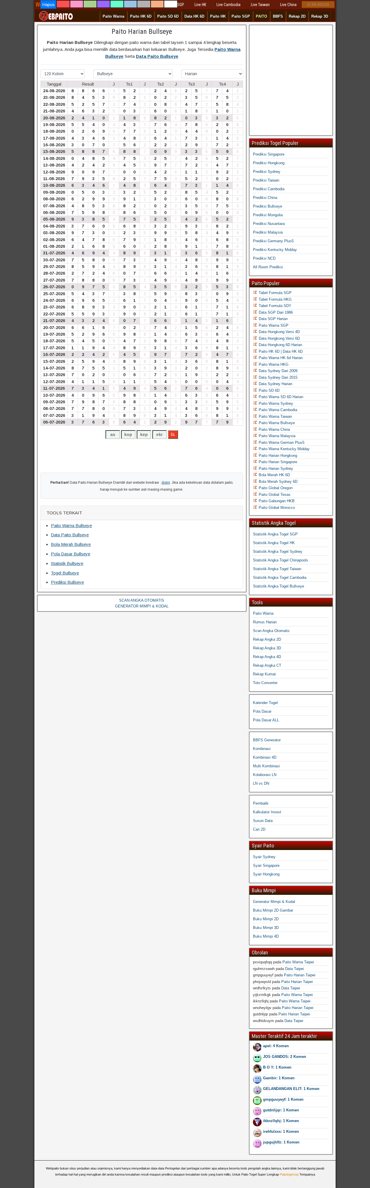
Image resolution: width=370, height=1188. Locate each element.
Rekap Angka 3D (267, 648)
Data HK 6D (194, 16)
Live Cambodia (228, 4)
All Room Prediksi (268, 267)
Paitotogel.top (289, 1174)
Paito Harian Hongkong (277, 455)
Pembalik (261, 803)
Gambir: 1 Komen (279, 1078)
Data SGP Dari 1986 (275, 312)
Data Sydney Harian (275, 384)
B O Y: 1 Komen (277, 1067)
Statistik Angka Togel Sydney (277, 551)
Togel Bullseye (65, 572)
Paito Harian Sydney (275, 468)
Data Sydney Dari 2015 (277, 377)
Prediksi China (265, 197)
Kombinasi (262, 749)
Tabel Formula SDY (274, 306)
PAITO (261, 16)
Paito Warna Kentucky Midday (284, 449)
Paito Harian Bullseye (142, 31)
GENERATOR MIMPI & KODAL (142, 606)
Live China (288, 4)
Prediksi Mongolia (268, 215)
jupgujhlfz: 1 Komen (281, 1142)
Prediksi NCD (264, 258)
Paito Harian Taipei (299, 975)
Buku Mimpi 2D (266, 919)
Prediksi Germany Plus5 (273, 241)
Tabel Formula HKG (275, 299)
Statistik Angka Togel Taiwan (277, 569)
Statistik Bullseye (67, 563)
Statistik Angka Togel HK (274, 543)
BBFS (278, 16)
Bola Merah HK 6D (274, 475)
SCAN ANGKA (318, 4)
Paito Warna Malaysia (276, 436)
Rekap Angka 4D (267, 657)
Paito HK (218, 16)
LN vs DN (261, 783)
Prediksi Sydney (266, 171)
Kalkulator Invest (267, 812)
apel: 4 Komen (276, 1046)
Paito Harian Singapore (277, 462)
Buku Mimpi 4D (266, 936)
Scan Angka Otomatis (271, 631)
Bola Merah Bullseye (71, 544)
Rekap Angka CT (267, 665)
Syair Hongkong (266, 874)
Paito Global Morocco (276, 507)
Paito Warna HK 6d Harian (280, 358)
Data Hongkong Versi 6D (279, 338)
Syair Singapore (266, 865)
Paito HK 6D (140, 16)
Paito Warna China (274, 429)
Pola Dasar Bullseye (70, 553)
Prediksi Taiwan (266, 180)
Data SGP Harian (273, 319)
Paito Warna (113, 16)
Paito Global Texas (274, 494)
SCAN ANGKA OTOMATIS (141, 600)
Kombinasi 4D (264, 757)
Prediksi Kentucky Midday (275, 249)
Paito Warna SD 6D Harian (280, 397)
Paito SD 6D (168, 16)
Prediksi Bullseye (67, 582)
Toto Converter (265, 683)
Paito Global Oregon (275, 488)
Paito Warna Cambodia (277, 410)
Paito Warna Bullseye (71, 525)
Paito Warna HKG (273, 364)
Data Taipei (294, 969)
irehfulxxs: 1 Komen (281, 1131)
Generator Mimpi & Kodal (274, 901)
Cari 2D (259, 829)
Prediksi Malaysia (268, 232)
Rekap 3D (319, 16)
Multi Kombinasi (266, 766)
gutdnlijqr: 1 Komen (281, 1110)
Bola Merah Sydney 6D (277, 481)
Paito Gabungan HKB (276, 501)
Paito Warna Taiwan (275, 416)
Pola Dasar (262, 711)
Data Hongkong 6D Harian (280, 345)
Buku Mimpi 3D (266, 927)
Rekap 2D (297, 16)
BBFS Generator (267, 740)
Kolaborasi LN (264, 775)
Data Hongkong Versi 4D (279, 332)
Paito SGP (241, 16)
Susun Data (263, 821)
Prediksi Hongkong (268, 163)
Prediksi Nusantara (269, 223)
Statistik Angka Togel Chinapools (280, 560)
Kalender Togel (265, 703)
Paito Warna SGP (273, 325)
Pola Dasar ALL (266, 720)
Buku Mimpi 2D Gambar (273, 910)
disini (166, 483)
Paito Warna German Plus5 (281, 442)
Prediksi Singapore (268, 154)
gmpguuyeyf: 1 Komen (283, 1099)
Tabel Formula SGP (275, 293)
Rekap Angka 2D (267, 639)
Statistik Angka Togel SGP (275, 534)
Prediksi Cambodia (268, 189)
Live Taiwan (260, 4)
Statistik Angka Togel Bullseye (278, 586)
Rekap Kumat (264, 674)
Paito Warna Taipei (298, 962)
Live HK (200, 4)
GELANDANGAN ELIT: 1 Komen (291, 1089)
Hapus (48, 4)
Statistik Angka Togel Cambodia (279, 577)
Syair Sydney (264, 857)
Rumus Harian (265, 622)
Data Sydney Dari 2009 (277, 371)
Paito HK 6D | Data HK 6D (280, 351)
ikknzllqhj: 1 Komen (281, 1121)
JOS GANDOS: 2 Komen (284, 1056)
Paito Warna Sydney (275, 403)
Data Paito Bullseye (157, 56)
